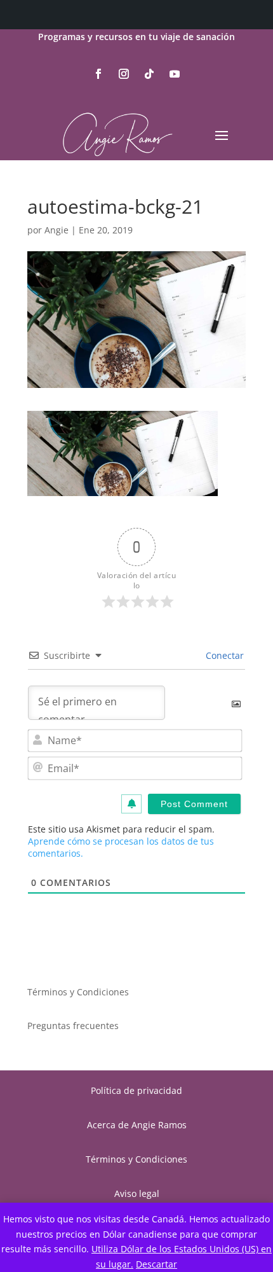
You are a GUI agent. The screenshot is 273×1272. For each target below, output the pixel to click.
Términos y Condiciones (78, 992)
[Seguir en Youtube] (174, 74)
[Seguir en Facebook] (98, 74)
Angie (56, 230)
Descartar (156, 1264)
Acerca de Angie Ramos (137, 1125)
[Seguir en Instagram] (124, 74)
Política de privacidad (136, 1090)
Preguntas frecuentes (73, 1026)
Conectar (223, 655)
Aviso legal (136, 1193)
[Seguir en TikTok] (149, 74)
